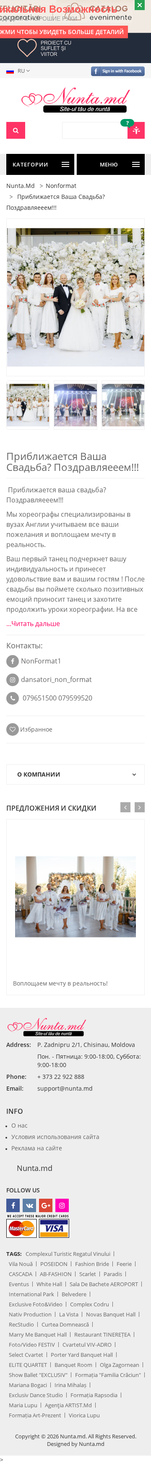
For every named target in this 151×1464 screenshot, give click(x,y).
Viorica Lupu (84, 1415)
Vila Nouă (21, 1264)
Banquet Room (73, 1365)
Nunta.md (34, 1168)
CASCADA (20, 1274)
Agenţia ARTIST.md (68, 1405)
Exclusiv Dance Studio (36, 1395)
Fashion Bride (92, 1264)
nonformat (61, 186)
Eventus (19, 1284)
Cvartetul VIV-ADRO (87, 1344)
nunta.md (20, 186)
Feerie (124, 1264)
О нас (19, 1125)
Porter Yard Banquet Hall (82, 1354)
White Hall (49, 1284)
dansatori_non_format (56, 679)
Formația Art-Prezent (35, 1415)
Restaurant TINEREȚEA (102, 1334)
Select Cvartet (26, 1354)
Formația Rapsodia (93, 1395)
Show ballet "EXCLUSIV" (38, 1375)
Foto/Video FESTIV (32, 1344)
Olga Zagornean (119, 1365)
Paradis (113, 1274)
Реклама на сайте (36, 1148)
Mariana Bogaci (28, 1385)
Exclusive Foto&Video (35, 1304)
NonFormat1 (41, 661)
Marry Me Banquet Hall (38, 1334)
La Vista (68, 1314)
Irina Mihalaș (70, 1385)
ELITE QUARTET (28, 1365)
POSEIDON (54, 1264)
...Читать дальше (33, 623)
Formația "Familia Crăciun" (108, 1375)
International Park (31, 1294)
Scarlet (87, 1274)
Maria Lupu (23, 1405)
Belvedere (74, 1294)
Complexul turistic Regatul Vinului (68, 1254)
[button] (19, 70)
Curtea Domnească (65, 1324)
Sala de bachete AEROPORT (104, 1284)
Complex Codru (89, 1304)
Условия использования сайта (55, 1137)
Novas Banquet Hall (110, 1314)
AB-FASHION (56, 1274)
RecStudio (21, 1324)
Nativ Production (30, 1314)
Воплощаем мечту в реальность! (60, 983)
